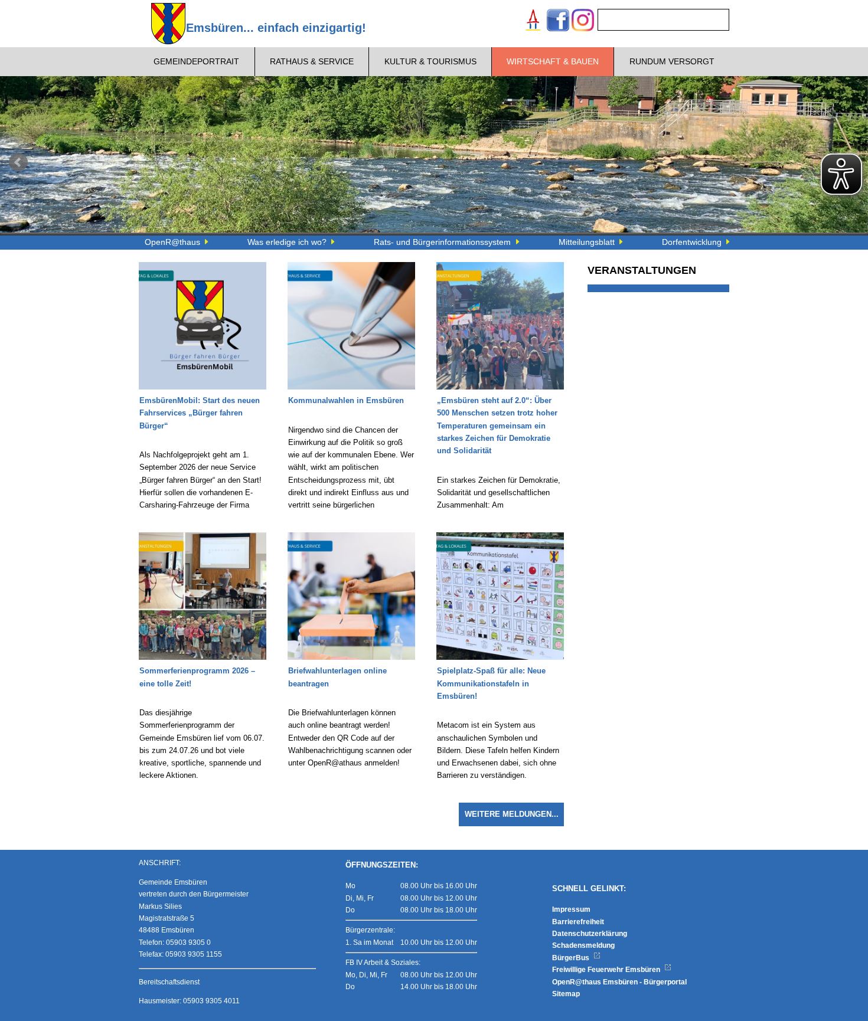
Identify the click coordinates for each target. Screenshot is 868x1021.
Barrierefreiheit (578, 922)
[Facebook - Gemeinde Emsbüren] (558, 21)
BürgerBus (571, 958)
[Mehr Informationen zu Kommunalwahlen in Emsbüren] (351, 268)
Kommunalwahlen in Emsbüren (346, 401)
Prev (18, 162)
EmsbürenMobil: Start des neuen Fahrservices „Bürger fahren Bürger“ (199, 413)
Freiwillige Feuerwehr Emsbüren (607, 970)
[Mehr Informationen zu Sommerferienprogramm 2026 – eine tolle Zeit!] (202, 538)
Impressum (571, 909)
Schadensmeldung (583, 945)
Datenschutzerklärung (589, 934)
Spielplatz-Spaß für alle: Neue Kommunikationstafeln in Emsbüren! (491, 684)
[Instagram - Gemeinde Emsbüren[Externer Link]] (582, 21)
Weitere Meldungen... (512, 814)
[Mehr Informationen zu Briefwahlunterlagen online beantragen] (351, 538)
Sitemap (566, 994)
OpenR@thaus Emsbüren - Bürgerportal (619, 982)
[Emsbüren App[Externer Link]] (533, 21)
